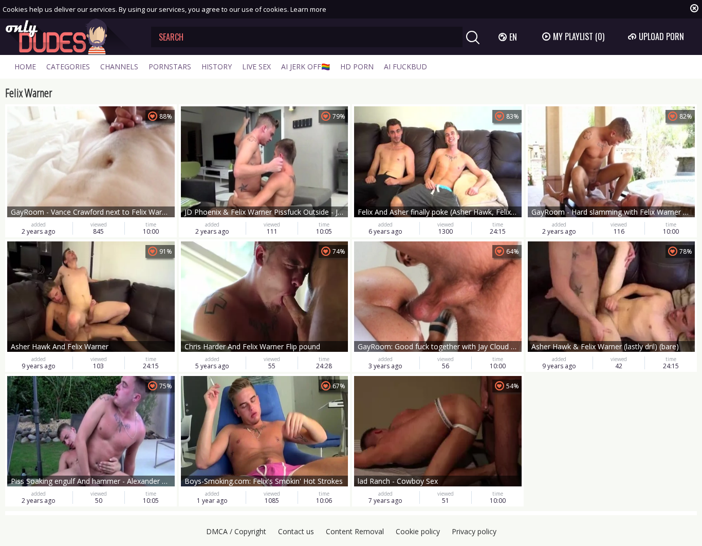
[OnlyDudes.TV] (70, 36)
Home (25, 66)
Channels (119, 66)
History (216, 66)
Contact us (296, 531)
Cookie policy (418, 531)
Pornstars (170, 66)
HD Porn (357, 66)
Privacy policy (474, 531)
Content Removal (355, 531)
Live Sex (256, 66)
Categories (68, 66)
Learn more (308, 9)
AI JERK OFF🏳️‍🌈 (305, 66)
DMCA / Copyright (236, 531)
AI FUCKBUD (405, 66)
